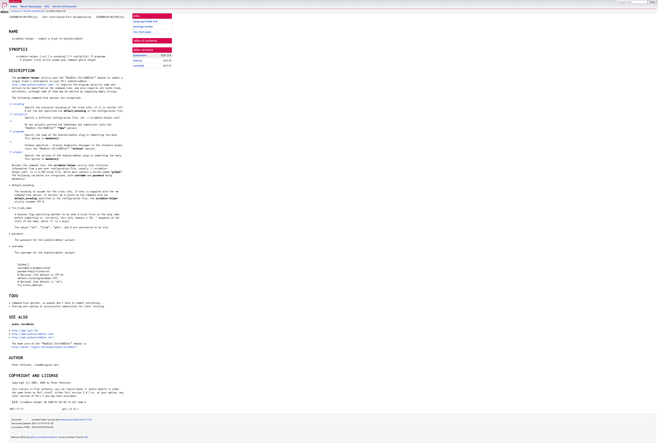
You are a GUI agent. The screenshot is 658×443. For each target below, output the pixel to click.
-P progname (16, 131)
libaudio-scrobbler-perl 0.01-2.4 (76, 419)
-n (10, 121)
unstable (138, 65)
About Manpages (30, 6)
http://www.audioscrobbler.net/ (33, 337)
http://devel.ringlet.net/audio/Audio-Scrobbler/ (44, 347)
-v (10, 141)
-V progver (16, 152)
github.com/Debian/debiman (44, 437)
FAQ (46, 6)
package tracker (143, 26)
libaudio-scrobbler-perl (34, 11)
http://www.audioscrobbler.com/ (33, 333)
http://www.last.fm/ (25, 330)
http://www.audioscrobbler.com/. (33, 84)
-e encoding (16, 103)
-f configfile (18, 114)
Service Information (64, 6)
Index (13, 6)
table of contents (145, 40)
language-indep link (145, 21)
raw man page (142, 31)
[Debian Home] (4, 7)
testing (137, 60)
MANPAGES (15, 1)
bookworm (16, 11)
